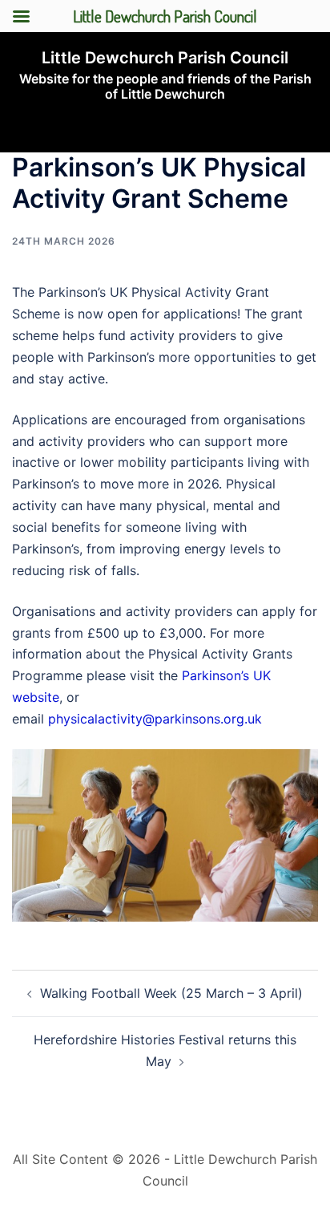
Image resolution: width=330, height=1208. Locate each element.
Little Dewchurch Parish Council (165, 57)
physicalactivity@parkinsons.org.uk (155, 719)
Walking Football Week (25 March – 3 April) (171, 993)
